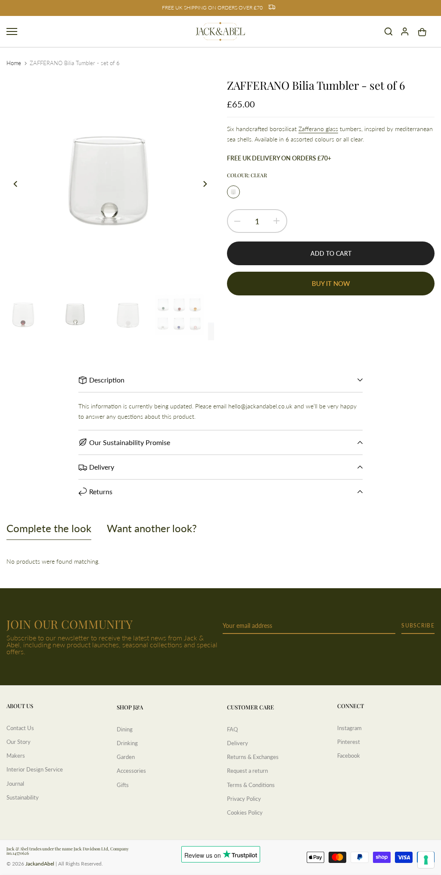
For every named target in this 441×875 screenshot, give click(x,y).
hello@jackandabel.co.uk (260, 406)
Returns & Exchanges (253, 756)
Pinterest (348, 741)
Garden (126, 756)
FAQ (232, 729)
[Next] (200, 183)
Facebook (348, 755)
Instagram (349, 727)
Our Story (18, 741)
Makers (15, 755)
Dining (125, 729)
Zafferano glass (318, 128)
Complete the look (48, 528)
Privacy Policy (244, 798)
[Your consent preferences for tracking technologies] (426, 860)
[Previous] (20, 183)
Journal (15, 783)
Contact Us (20, 727)
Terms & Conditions (251, 784)
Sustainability (22, 797)
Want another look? (152, 528)
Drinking (127, 743)
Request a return (247, 770)
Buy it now (331, 283)
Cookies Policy (245, 812)
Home (13, 63)
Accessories (131, 770)
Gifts (123, 784)
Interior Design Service (34, 769)
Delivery (237, 743)
